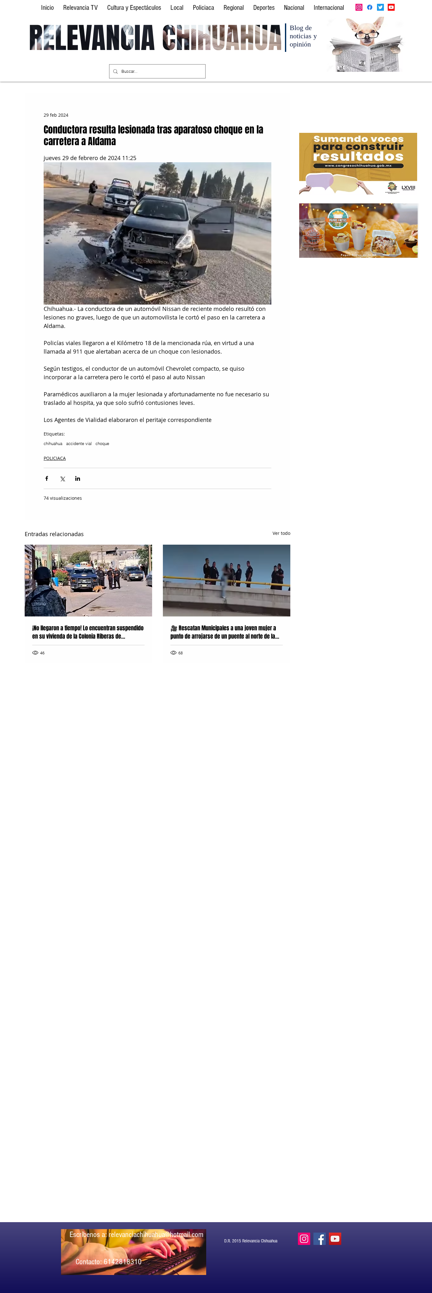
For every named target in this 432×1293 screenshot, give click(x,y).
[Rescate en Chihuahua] (226, 580)
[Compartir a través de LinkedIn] (78, 478)
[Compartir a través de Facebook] (47, 478)
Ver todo (281, 533)
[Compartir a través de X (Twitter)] (62, 478)
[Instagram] (358, 7)
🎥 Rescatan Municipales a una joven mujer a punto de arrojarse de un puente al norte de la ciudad (223, 632)
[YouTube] (335, 1239)
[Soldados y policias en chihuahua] (88, 580)
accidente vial (79, 443)
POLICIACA (55, 458)
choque (102, 443)
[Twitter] (380, 7)
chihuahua (53, 443)
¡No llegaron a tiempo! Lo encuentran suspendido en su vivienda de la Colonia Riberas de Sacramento (88, 632)
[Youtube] (391, 7)
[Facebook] (369, 7)
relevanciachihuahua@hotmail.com (156, 1234)
